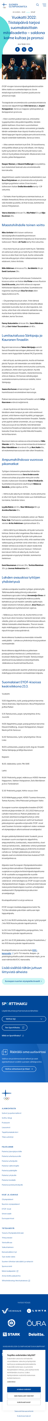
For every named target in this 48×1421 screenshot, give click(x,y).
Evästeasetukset (24, 1402)
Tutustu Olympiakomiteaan (13, 1233)
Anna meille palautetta (11, 1276)
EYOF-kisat (6, 1209)
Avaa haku (37, 4)
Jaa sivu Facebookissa (17, 49)
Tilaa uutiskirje (8, 1137)
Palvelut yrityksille (9, 1175)
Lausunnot (6, 1128)
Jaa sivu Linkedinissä (30, 49)
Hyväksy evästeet (24, 1389)
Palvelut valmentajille (10, 1166)
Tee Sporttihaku (12, 1028)
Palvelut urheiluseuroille (11, 1156)
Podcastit (6, 1123)
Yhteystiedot (7, 1238)
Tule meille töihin (8, 1257)
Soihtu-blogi (7, 1118)
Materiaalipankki (9, 1271)
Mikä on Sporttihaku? (13, 1036)
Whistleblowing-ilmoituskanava (15, 1281)
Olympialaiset (7, 1199)
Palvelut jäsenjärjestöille (12, 1152)
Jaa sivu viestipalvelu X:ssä (24, 49)
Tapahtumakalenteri (10, 1132)
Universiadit (6, 1214)
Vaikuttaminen (8, 1247)
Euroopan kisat (8, 1219)
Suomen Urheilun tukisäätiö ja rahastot (17, 1262)
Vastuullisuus (7, 1243)
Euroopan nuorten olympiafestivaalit (22, 981)
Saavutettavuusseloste (24, 1411)
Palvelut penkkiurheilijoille (12, 1185)
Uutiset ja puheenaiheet (11, 1113)
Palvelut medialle (9, 1180)
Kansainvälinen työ (9, 1252)
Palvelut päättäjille (9, 1171)
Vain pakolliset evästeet (24, 1396)
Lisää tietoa (11, 1382)
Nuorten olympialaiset (11, 1204)
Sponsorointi (7, 1266)
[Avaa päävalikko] (44, 5)
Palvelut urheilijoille (9, 1161)
